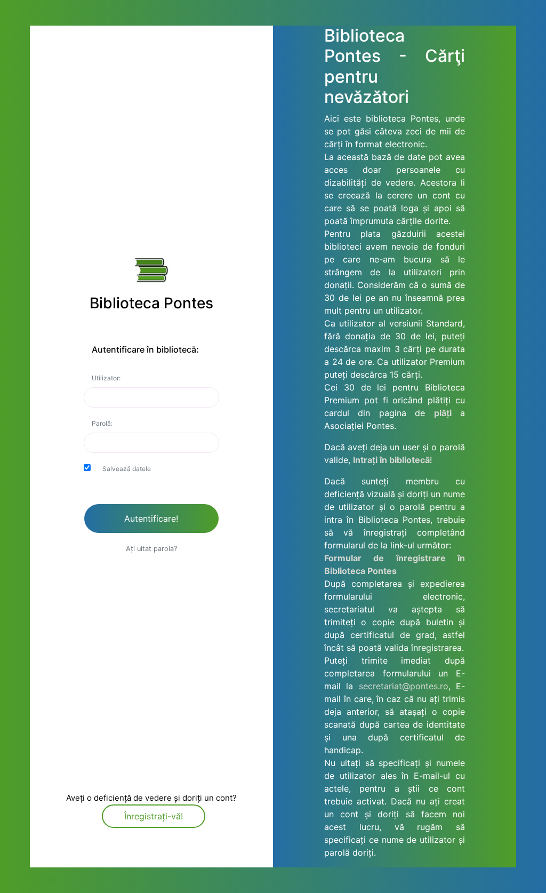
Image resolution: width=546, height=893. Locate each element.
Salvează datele (126, 469)
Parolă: (102, 423)
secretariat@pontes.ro (403, 686)
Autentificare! (151, 518)
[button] (151, 547)
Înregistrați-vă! (153, 816)
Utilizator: (106, 378)
